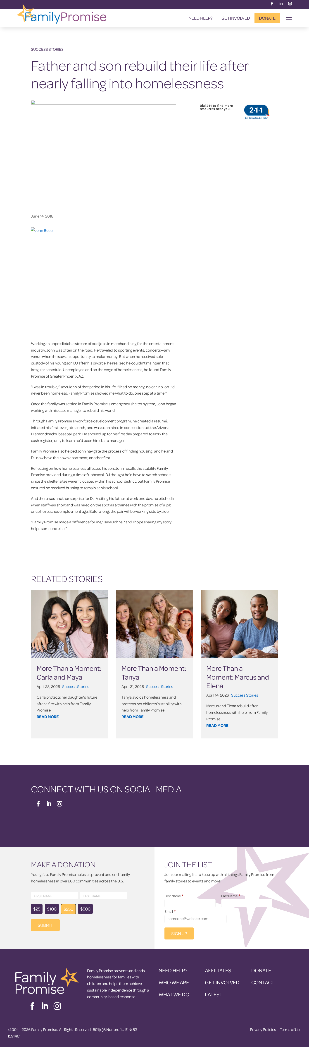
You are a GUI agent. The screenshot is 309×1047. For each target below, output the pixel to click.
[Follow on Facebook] (272, 3)
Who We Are (174, 982)
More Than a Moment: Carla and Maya (69, 672)
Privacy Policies (263, 1029)
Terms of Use (290, 1029)
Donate (267, 18)
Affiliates (218, 970)
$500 (85, 909)
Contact (263, 982)
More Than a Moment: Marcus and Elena (237, 676)
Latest (214, 994)
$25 (36, 909)
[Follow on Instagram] (290, 3)
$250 (68, 909)
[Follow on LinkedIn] (281, 3)
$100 (52, 909)
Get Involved (235, 18)
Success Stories (47, 49)
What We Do (174, 994)
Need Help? (200, 18)
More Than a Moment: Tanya (153, 672)
